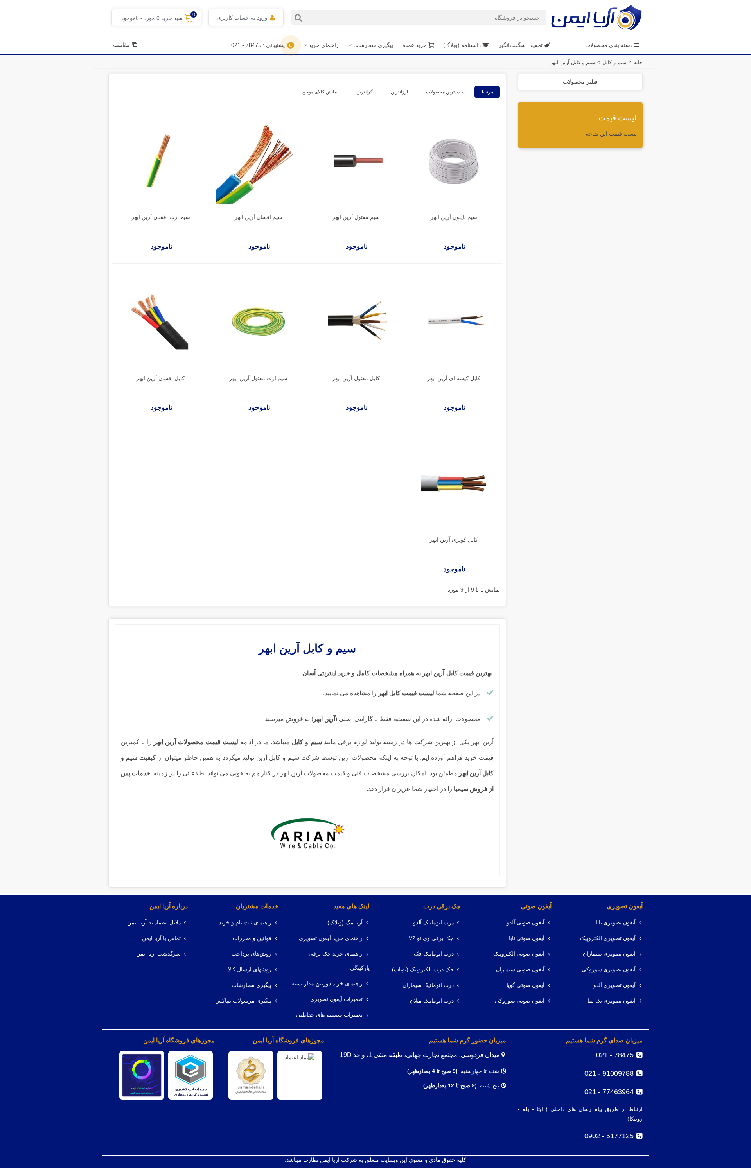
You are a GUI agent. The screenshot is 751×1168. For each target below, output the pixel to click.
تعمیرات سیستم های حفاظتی (329, 1015)
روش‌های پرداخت (251, 954)
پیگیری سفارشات (373, 45)
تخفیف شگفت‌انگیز (521, 45)
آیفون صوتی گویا (525, 985)
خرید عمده (414, 45)
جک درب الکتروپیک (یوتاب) (423, 969)
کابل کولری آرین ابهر (454, 539)
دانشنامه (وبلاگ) (462, 45)
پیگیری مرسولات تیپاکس (243, 1001)
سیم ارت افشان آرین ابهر (160, 217)
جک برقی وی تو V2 (431, 938)
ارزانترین (399, 92)
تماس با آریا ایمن (161, 938)
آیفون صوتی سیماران (520, 969)
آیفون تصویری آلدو (614, 985)
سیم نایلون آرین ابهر (454, 217)
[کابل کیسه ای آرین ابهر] (454, 322)
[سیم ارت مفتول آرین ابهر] (259, 322)
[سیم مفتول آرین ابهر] (356, 161)
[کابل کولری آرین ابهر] (454, 483)
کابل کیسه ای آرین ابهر (453, 378)
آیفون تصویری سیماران (609, 954)
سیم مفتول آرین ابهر (356, 217)
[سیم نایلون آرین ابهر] (454, 161)
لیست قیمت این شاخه (611, 134)
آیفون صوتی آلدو (525, 923)
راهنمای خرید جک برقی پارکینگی (339, 961)
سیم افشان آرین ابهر (258, 217)
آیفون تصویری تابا (616, 923)
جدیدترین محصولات (444, 92)
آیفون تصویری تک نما (612, 1001)
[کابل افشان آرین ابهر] (161, 322)
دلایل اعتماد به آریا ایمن (154, 923)
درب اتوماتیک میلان (432, 1001)
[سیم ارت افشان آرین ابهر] (161, 161)
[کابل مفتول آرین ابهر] (356, 322)
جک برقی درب (442, 906)
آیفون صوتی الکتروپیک (518, 954)
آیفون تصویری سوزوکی (609, 969)
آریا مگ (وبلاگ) (345, 923)
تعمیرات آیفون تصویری (336, 999)
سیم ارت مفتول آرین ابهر (258, 378)
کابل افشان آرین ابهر (161, 378)
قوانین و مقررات (252, 938)
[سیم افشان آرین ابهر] (259, 161)
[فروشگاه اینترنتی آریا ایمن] (596, 17)
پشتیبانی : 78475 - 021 (258, 45)
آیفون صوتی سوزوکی (519, 1001)
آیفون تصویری (625, 906)
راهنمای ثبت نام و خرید (245, 923)
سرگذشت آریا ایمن (158, 954)
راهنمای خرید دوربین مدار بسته (327, 984)
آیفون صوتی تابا (526, 938)
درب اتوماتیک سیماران (428, 985)
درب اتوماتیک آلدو (433, 923)
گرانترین (364, 92)
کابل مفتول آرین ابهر (356, 378)
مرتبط (487, 92)
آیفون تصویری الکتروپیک (608, 938)
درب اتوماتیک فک (434, 954)
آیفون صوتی (536, 906)
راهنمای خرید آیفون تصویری (331, 938)
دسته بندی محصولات (608, 45)
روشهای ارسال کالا (249, 969)
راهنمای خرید (324, 45)
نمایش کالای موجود (320, 92)
